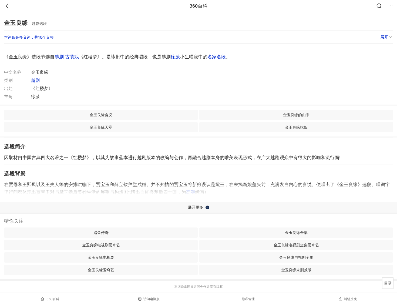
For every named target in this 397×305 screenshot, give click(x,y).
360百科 (198, 6)
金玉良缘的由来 (296, 114)
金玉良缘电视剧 (101, 257)
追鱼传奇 (101, 232)
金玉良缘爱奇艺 (101, 269)
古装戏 (72, 56)
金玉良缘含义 (101, 114)
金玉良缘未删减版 (296, 269)
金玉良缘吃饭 (296, 127)
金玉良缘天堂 (101, 127)
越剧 (59, 56)
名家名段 (216, 56)
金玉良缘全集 (296, 232)
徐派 (175, 56)
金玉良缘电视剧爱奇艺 (101, 245)
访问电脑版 (151, 299)
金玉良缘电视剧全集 (296, 257)
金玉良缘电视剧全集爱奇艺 (296, 245)
